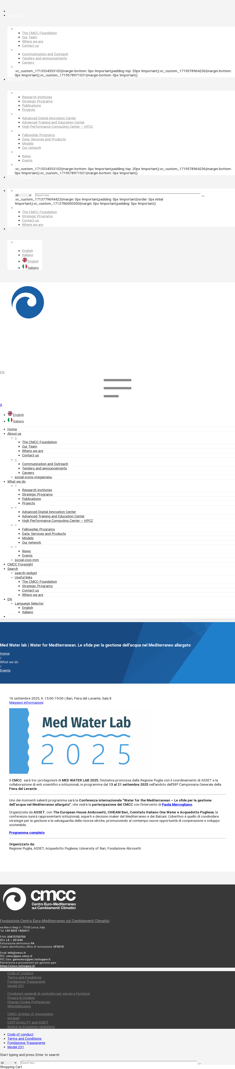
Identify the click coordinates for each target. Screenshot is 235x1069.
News (26, 551)
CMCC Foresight (20, 564)
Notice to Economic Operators (31, 1027)
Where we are (32, 451)
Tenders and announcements (44, 468)
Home (12, 429)
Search (12, 569)
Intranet (13, 1018)
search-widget (26, 573)
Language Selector (29, 603)
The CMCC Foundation (39, 442)
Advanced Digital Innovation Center (49, 512)
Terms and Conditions (24, 977)
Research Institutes (37, 490)
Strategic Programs (37, 494)
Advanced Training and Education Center (53, 516)
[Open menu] (117, 401)
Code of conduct (20, 973)
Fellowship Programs (38, 529)
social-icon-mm (27, 560)
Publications (31, 499)
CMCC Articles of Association (30, 1014)
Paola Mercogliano (177, 804)
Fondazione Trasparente (26, 982)
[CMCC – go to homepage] (117, 324)
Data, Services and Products (44, 534)
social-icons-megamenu (33, 477)
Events (27, 555)
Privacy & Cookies (21, 998)
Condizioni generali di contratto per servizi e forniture (48, 994)
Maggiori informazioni (26, 702)
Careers (28, 473)
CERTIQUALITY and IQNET (27, 1022)
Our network (31, 542)
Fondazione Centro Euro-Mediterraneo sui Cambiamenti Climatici (54, 921)
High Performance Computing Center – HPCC (57, 521)
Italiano (27, 612)
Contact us (30, 455)
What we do (16, 481)
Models (28, 538)
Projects (28, 503)
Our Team (29, 446)
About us (14, 433)
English (27, 608)
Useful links (23, 577)
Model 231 (15, 986)
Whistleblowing (19, 1006)
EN (2, 372)
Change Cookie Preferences (28, 1002)
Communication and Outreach (45, 464)
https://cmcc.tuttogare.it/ (17, 966)
